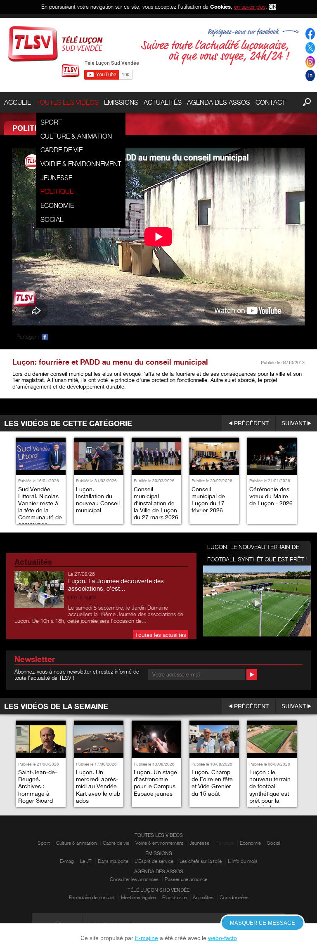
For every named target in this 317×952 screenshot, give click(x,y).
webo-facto (222, 938)
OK (272, 7)
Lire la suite (82, 597)
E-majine (146, 938)
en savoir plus (249, 6)
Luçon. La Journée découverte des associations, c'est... (116, 584)
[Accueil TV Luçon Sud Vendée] (55, 44)
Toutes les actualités (160, 634)
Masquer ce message (262, 923)
